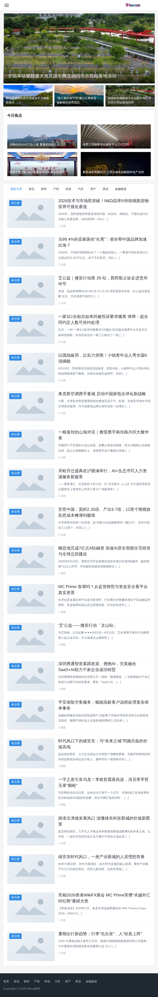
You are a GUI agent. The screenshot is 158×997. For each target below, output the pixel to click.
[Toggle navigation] (6, 5)
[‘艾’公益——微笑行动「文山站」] (31, 638)
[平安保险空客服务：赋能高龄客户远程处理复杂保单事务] (31, 715)
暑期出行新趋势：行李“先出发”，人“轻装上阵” (100, 933)
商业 (105, 189)
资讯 (31, 189)
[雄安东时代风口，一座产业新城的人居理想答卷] (31, 869)
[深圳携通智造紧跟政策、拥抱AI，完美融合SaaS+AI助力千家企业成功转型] (31, 676)
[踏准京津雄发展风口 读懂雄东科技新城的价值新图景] (31, 831)
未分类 (15, 203)
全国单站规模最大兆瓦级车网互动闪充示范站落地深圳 (62, 75)
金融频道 (121, 189)
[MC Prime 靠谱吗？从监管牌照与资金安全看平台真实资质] (31, 599)
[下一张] (151, 48)
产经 (56, 189)
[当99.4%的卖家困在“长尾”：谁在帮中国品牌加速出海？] (31, 252)
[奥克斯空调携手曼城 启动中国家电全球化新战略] (31, 406)
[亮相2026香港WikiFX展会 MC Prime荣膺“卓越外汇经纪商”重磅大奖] (31, 907)
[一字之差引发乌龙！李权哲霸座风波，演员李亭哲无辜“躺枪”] (31, 792)
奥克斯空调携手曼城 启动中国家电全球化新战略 (102, 393)
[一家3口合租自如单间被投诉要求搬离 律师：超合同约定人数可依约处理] (31, 329)
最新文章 (16, 189)
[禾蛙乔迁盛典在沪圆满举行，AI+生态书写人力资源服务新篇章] (31, 483)
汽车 (81, 189)
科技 (68, 189)
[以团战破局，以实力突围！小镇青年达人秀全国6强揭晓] (31, 368)
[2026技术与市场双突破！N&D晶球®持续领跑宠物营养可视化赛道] (31, 213)
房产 (93, 189)
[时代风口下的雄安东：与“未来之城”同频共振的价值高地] (31, 753)
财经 (44, 189)
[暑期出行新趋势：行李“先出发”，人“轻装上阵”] (31, 946)
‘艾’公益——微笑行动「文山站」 (87, 625)
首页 (6, 981)
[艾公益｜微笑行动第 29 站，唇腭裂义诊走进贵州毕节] (31, 290)
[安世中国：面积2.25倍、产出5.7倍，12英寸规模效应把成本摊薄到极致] (31, 522)
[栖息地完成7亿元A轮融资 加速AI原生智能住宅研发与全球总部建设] (31, 560)
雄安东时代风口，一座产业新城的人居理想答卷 (101, 856)
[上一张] (6, 48)
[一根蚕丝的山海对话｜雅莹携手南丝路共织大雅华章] (31, 444)
